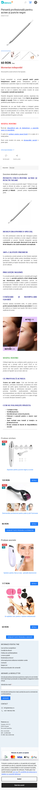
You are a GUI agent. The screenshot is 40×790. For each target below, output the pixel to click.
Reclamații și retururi (7, 658)
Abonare (6, 698)
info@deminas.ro (9, 708)
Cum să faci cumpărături (8, 648)
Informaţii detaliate (6, 150)
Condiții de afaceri (6, 650)
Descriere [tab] (5, 168)
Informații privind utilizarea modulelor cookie (14, 660)
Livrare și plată (5, 655)
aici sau (15, 772)
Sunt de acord (19, 785)
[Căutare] (25, 2)
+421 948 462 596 (9, 710)
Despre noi (4, 665)
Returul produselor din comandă (10, 667)
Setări (19, 779)
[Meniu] (36, 2)
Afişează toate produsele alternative (20, 530)
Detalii (34, 583)
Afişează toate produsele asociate (20, 637)
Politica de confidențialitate (9, 653)
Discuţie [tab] (12, 168)
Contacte (4, 663)
